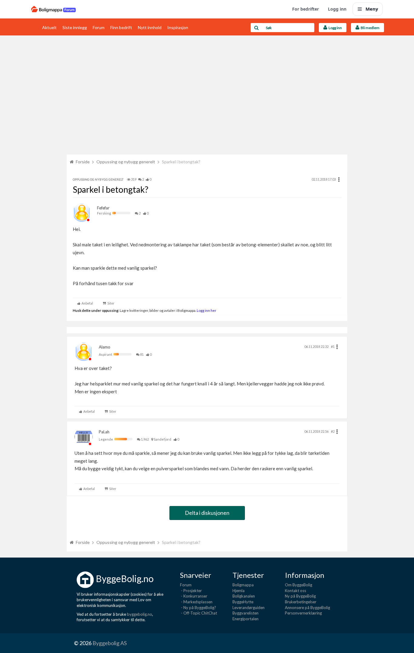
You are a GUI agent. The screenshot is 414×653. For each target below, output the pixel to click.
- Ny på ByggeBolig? (198, 607)
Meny (372, 9)
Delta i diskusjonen (207, 512)
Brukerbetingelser (300, 601)
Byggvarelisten (245, 613)
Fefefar (103, 207)
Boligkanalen (243, 596)
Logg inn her (206, 310)
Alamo (104, 347)
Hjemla (238, 590)
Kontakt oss (295, 590)
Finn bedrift (121, 27)
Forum (99, 27)
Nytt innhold (150, 27)
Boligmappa (243, 584)
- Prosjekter (191, 590)
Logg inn (337, 9)
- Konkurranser (193, 596)
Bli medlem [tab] (369, 27)
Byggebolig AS (109, 643)
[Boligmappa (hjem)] (53, 9)
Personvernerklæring (303, 613)
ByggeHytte (242, 601)
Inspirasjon (177, 27)
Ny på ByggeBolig (300, 596)
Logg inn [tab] (334, 27)
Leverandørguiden (248, 607)
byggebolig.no (139, 614)
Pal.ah (104, 431)
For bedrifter (305, 9)
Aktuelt (49, 27)
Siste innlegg (74, 27)
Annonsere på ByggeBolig (307, 607)
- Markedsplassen (196, 601)
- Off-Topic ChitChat (198, 613)
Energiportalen (245, 618)
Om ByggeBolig (298, 584)
